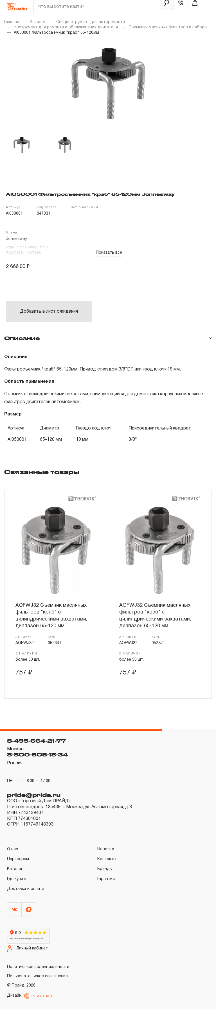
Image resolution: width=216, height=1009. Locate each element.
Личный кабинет (32, 948)
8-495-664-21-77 (36, 741)
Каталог (38, 22)
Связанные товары (41, 472)
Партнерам (18, 859)
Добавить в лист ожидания (49, 311)
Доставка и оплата (25, 889)
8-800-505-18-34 (37, 754)
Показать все (109, 252)
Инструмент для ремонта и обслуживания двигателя (66, 27)
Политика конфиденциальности (38, 967)
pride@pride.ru (33, 795)
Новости (105, 849)
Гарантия (106, 879)
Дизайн (14, 995)
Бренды (104, 869)
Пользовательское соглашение (37, 976)
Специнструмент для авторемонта (90, 22)
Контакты (106, 859)
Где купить (17, 879)
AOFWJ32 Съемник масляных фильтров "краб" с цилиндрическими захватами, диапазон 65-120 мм (51, 615)
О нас (12, 849)
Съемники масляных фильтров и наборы (168, 27)
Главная (11, 22)
